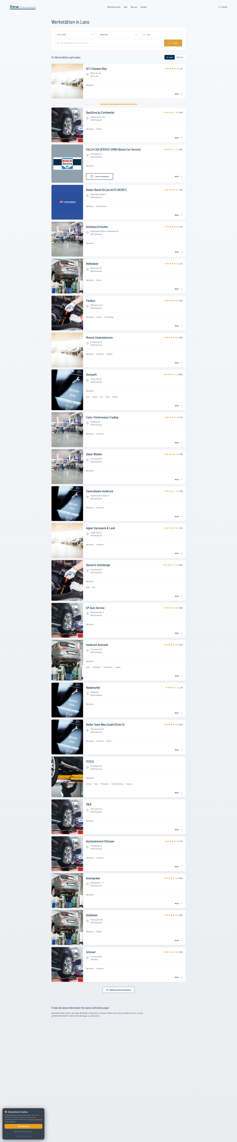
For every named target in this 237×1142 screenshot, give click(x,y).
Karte (181, 57)
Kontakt (144, 7)
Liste (171, 57)
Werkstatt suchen (113, 7)
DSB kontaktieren (10, 1121)
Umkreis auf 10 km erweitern (120, 990)
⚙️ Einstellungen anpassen (23, 1131)
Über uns (134, 7)
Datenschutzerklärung (34, 1119)
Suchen (224, 7)
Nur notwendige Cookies (23, 1136)
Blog (125, 7)
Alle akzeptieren (23, 1126)
